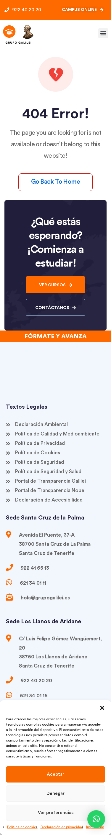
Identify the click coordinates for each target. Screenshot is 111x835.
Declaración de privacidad (62, 827)
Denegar (55, 793)
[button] (102, 708)
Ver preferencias (55, 813)
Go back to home (55, 182)
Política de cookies (22, 827)
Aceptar (55, 774)
